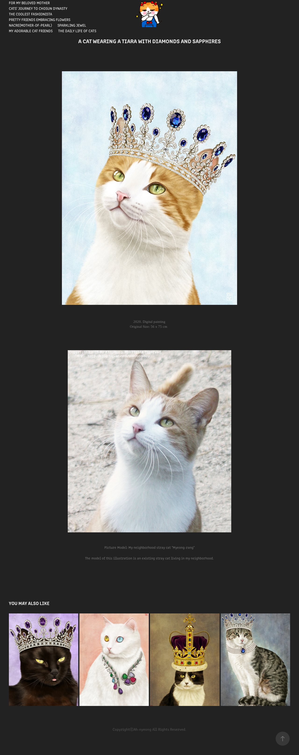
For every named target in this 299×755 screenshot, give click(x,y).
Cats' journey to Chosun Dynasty (38, 8)
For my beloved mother (29, 2)
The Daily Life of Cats (77, 30)
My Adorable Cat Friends (31, 30)
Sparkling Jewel (71, 25)
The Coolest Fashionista (30, 13)
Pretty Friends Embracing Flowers (39, 19)
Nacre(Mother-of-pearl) (30, 25)
